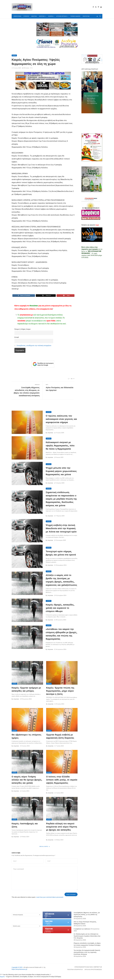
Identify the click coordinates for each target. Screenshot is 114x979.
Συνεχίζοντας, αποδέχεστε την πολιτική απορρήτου (34, 345)
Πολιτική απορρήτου (75, 969)
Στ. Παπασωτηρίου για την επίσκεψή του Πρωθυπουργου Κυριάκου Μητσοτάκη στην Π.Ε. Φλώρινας (87, 936)
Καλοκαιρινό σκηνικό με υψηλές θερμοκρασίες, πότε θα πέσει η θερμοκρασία (60, 445)
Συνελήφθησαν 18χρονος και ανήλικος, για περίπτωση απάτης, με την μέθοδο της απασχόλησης (87, 914)
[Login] (97, 16)
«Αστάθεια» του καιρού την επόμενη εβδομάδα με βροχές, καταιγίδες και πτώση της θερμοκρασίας (61, 634)
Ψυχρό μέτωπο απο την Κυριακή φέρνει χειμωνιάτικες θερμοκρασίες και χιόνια (61, 471)
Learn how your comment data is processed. (50, 897)
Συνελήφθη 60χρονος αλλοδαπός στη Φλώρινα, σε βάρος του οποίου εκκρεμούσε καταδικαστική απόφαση (27, 391)
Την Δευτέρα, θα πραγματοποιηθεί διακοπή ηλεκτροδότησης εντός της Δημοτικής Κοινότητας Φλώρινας (87, 952)
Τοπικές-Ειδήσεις (75, 16)
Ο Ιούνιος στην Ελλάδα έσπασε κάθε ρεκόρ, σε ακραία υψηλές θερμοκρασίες (61, 779)
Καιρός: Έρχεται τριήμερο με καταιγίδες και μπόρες (26, 689)
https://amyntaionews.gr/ (19, 969)
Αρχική (2, 976)
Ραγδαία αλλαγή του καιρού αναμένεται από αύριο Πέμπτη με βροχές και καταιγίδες (61, 826)
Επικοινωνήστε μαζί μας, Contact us (88, 967)
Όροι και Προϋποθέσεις (93, 969)
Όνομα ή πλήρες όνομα (22, 329)
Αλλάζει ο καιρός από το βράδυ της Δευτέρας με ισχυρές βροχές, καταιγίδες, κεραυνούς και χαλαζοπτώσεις (61, 580)
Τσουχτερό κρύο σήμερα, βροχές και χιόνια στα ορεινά (61, 553)
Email (16, 337)
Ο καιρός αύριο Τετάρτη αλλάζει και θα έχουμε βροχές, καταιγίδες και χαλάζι (27, 779)
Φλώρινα (50, 16)
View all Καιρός (43, 846)
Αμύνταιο (42, 16)
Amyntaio (50, 433)
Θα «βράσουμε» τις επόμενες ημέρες (26, 736)
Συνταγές (26, 16)
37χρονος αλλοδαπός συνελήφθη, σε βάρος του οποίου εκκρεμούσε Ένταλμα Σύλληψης (87, 944)
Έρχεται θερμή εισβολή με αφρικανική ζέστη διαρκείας (60, 736)
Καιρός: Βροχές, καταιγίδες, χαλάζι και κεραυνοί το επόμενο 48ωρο (60, 607)
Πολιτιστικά (86, 16)
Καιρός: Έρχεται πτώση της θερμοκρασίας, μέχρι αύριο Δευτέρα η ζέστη (60, 690)
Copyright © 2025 (17, 967)
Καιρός (14, 55)
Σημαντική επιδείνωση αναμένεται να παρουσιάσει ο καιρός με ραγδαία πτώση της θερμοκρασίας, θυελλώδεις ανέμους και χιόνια (61, 499)
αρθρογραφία (17, 16)
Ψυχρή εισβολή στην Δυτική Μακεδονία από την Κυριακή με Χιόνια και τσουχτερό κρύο (61, 528)
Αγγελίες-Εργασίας (61, 16)
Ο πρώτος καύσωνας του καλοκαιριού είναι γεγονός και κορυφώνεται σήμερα (61, 419)
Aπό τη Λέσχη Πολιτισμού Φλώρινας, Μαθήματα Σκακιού (85, 923)
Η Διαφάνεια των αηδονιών (82, 929)
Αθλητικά (34, 16)
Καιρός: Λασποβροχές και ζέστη (25, 825)
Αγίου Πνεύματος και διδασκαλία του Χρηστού (59, 388)
